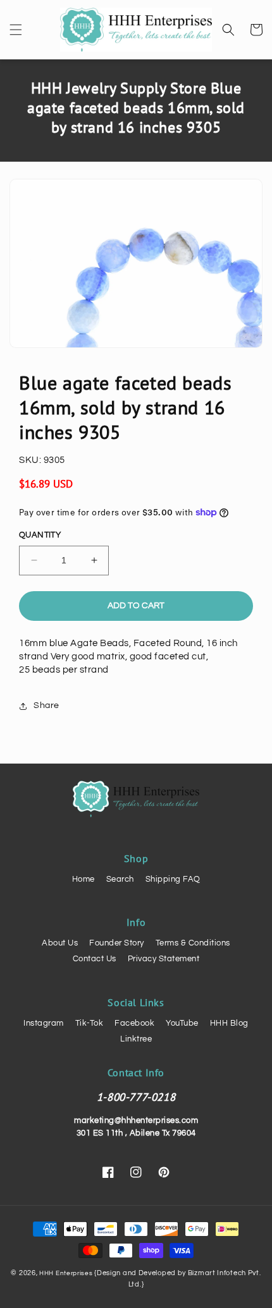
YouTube (182, 1023)
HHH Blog (229, 1023)
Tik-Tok (89, 1023)
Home (83, 879)
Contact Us (94, 958)
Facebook (134, 1023)
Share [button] (46, 705)
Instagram (43, 1023)
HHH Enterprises (66, 1273)
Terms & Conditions (193, 943)
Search (120, 879)
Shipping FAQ (173, 879)
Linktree (136, 1039)
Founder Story (116, 943)
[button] (16, 30)
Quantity (40, 535)
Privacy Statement (164, 958)
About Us (60, 943)
